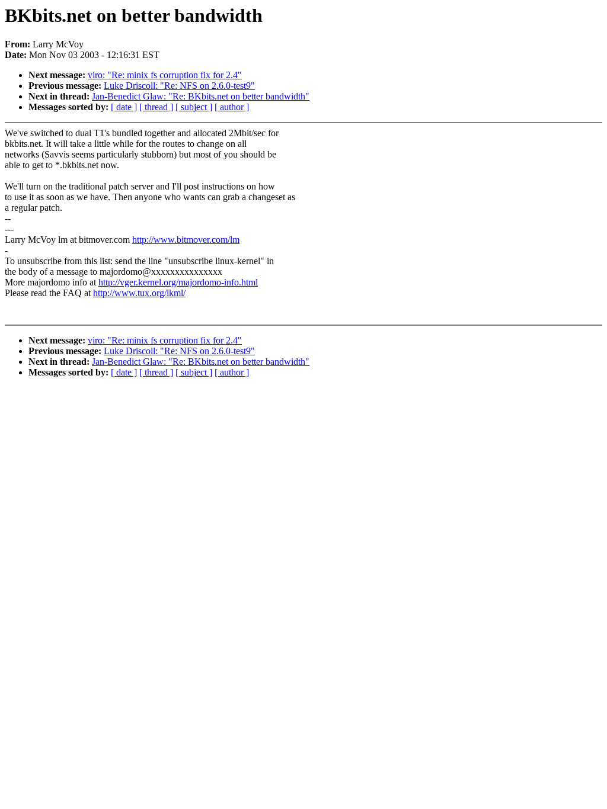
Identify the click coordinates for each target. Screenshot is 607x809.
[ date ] (124, 107)
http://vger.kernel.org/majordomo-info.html (178, 282)
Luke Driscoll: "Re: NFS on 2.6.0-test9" (179, 86)
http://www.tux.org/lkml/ (139, 293)
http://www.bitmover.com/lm (185, 240)
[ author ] (232, 107)
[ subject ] (193, 107)
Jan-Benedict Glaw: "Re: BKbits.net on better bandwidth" (200, 96)
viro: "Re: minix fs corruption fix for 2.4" (165, 75)
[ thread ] (156, 107)
